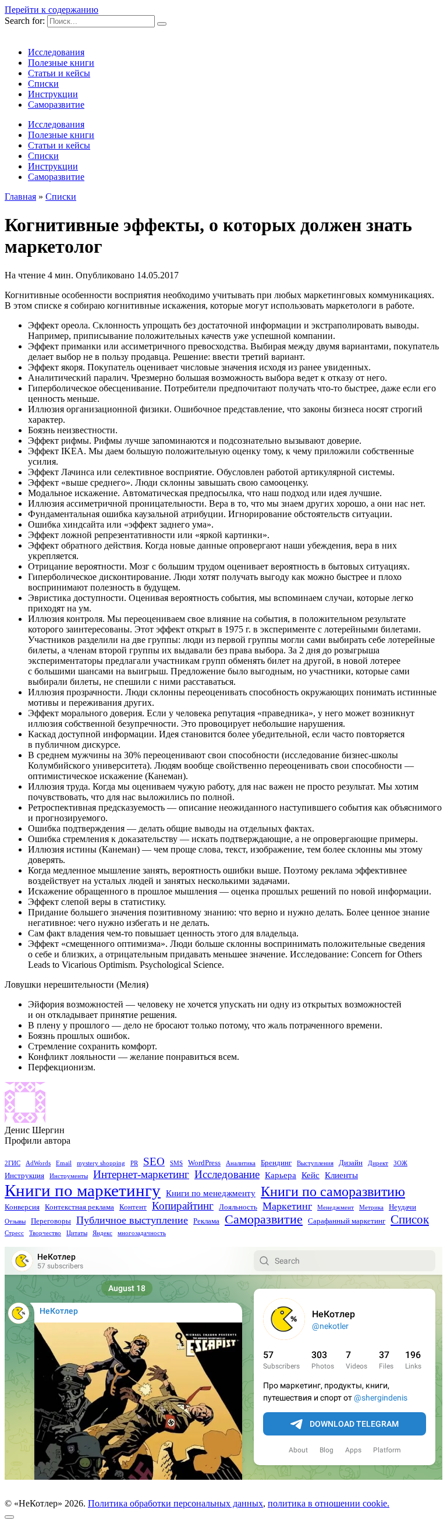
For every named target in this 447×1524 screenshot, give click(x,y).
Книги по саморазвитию (333, 1191)
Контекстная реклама (79, 1207)
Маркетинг (287, 1206)
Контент (133, 1207)
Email (64, 1163)
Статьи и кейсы (59, 73)
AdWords (38, 1163)
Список (410, 1219)
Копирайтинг (183, 1206)
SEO (154, 1161)
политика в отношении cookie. (328, 1503)
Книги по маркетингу (83, 1190)
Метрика (371, 1207)
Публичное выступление (132, 1220)
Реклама (206, 1221)
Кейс (310, 1175)
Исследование (227, 1174)
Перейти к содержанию (51, 10)
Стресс (14, 1233)
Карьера (280, 1175)
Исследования (56, 52)
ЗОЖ (400, 1163)
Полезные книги (61, 63)
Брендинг (276, 1162)
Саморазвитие (56, 104)
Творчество (45, 1233)
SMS (176, 1163)
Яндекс (102, 1233)
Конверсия (22, 1207)
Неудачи (402, 1207)
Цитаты (76, 1233)
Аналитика (241, 1163)
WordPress (204, 1162)
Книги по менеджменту (211, 1193)
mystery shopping (101, 1163)
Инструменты (68, 1176)
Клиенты (341, 1175)
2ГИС (12, 1163)
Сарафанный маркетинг (346, 1221)
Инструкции (53, 94)
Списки (43, 84)
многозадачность (142, 1233)
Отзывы (15, 1221)
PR (134, 1163)
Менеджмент (335, 1207)
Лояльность (238, 1207)
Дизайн (351, 1162)
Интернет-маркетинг (141, 1174)
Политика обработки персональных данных (175, 1503)
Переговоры (51, 1221)
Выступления (315, 1163)
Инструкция (24, 1175)
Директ (378, 1163)
